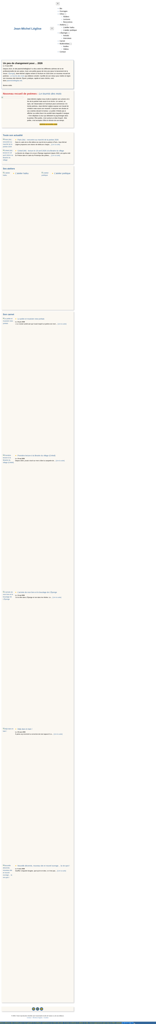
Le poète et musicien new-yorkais (31, 319)
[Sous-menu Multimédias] (70, 44)
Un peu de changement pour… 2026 (23, 63)
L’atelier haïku (22, 173)
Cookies (46, 1017)
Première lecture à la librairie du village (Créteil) (36, 456)
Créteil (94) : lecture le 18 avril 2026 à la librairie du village (41, 151)
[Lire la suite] (55, 144)
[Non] (134, 1023)
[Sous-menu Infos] (65, 14)
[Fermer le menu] (58, 3)
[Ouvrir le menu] (52, 28)
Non (132, 1023)
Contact (29, 1017)
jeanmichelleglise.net (14, 81)
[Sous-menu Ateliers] (67, 25)
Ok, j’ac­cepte (126, 1023)
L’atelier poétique (62, 173)
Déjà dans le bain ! (25, 729)
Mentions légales (37, 1017)
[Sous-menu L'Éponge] (68, 33)
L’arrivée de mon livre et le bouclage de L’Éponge (37, 592)
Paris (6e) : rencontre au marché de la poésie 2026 (38, 140)
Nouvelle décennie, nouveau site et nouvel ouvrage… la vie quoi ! (44, 866)
